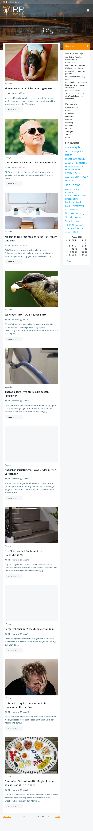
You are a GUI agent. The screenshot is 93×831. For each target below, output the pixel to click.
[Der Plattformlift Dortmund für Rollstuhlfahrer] (31, 525)
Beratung (75, 152)
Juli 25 (25, 167)
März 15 (26, 560)
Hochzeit (69, 180)
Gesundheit (69, 114)
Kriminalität (69, 192)
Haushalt (82, 177)
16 (48, 817)
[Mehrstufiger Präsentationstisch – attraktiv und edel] (31, 210)
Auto (68, 151)
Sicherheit (70, 221)
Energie (81, 162)
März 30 (26, 401)
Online (67, 210)
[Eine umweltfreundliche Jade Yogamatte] (31, 62)
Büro (80, 151)
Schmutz (82, 218)
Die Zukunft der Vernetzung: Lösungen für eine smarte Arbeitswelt (76, 85)
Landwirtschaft (73, 195)
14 (38, 817)
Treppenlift (71, 228)
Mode (79, 202)
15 (43, 817)
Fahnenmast (69, 166)
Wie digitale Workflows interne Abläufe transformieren (74, 60)
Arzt (80, 147)
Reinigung (80, 214)
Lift (76, 198)
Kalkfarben (68, 189)
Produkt (74, 209)
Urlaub (67, 137)
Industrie (72, 185)
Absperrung (71, 147)
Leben (84, 195)
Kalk (82, 186)
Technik (8, 465)
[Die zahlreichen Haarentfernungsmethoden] (31, 136)
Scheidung (71, 217)
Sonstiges (69, 131)
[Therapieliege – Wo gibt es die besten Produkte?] (31, 366)
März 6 (25, 790)
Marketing (9, 387)
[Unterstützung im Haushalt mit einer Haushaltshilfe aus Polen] (31, 677)
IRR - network (13, 93)
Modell (68, 206)
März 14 (26, 634)
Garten (68, 111)
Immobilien (69, 116)
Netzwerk (69, 125)
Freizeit (69, 173)
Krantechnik (77, 189)
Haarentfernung (70, 177)
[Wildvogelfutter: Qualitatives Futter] (31, 288)
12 (29, 817)
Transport (79, 225)
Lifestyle (8, 157)
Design (68, 154)
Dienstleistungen (71, 108)
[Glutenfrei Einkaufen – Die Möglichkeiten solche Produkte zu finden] (31, 755)
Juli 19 (25, 245)
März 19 (26, 479)
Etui (86, 163)
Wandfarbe (68, 232)
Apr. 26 (25, 319)
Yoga (75, 231)
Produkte (8, 83)
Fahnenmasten (78, 166)
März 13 (26, 712)
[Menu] (88, 10)
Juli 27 (25, 93)
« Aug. (68, 261)
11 (24, 817)
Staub (78, 221)
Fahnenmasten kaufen (72, 169)
